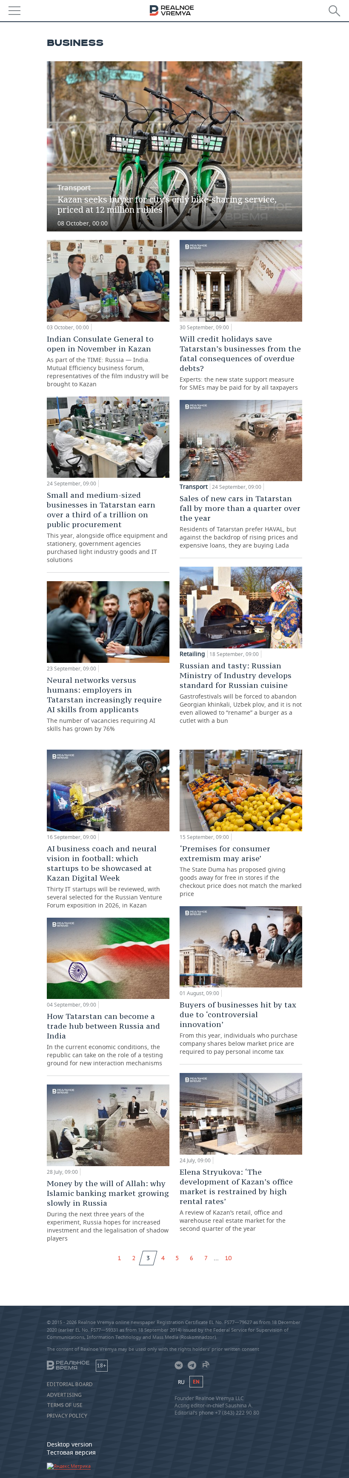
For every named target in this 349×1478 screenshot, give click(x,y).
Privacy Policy (67, 1416)
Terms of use (65, 1405)
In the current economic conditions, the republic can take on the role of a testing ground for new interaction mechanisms (105, 1039)
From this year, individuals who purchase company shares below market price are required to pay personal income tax (239, 1028)
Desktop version (69, 1444)
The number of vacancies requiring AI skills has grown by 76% (104, 704)
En (196, 1381)
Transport (74, 187)
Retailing (192, 654)
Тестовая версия (71, 1452)
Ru (181, 1382)
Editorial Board (70, 1384)
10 (228, 1258)
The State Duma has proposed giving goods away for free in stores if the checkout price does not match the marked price (241, 871)
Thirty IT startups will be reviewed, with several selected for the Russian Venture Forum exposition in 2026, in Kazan (104, 876)
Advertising (64, 1395)
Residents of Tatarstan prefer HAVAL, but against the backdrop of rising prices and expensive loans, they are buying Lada (240, 521)
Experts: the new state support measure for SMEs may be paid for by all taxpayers (240, 362)
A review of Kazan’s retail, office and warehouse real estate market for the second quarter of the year (236, 1200)
